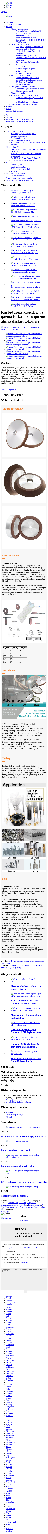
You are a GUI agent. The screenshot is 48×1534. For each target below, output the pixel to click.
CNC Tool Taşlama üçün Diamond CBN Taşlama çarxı (26, 1031)
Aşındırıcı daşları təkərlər (20, 75)
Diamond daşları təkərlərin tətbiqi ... (19, 1166)
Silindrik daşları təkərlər (25, 91)
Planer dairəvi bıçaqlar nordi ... (23, 272)
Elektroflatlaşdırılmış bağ (25, 69)
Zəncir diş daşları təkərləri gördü (28, 31)
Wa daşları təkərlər (23, 84)
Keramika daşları (34, 1205)
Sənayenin (10, 106)
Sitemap (22, 1203)
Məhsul (9, 27)
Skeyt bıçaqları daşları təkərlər (27, 62)
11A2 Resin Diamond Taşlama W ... (25, 240)
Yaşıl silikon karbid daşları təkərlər (29, 80)
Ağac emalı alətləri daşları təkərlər (24, 104)
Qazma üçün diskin (8, 1205)
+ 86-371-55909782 (14, 1100)
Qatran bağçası (21, 67)
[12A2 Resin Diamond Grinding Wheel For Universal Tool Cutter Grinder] (26, 996)
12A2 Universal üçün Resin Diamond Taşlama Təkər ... (24, 1002)
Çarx (25, 1205)
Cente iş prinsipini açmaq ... (15, 1195)
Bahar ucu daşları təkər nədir (16, 1150)
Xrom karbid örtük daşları (26, 38)
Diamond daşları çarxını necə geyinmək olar (23, 1136)
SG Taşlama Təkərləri (24, 82)
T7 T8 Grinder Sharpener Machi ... (24, 212)
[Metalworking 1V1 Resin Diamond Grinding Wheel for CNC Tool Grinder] (26, 1010)
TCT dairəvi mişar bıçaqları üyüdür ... (25, 287)
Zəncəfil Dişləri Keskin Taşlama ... (24, 259)
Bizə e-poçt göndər (8, 390)
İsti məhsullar (13, 1203)
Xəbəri (8, 109)
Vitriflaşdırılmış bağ (23, 73)
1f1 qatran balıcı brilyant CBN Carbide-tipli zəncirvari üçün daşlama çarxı (22, 966)
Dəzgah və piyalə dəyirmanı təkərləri (30, 89)
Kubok (19, 1205)
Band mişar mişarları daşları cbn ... (24, 278)
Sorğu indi (5, 1085)
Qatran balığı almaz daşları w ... (23, 193)
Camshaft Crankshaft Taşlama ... (23, 306)
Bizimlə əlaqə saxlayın (14, 111)
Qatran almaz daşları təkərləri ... (23, 199)
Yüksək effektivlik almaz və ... (23, 206)
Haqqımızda (10, 22)
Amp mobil (31, 1203)
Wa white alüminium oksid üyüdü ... (25, 293)
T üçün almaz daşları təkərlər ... (23, 246)
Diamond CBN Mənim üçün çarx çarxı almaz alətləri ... (25, 1045)
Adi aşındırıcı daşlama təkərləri (23, 86)
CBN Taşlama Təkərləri (20, 44)
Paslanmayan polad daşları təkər (32, 1207)
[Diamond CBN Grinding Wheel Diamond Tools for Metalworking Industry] (26, 1039)
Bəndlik (14, 64)
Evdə (8, 20)
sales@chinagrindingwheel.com (18, 1102)
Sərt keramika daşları (24, 35)
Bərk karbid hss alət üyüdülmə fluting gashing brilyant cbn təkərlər (30, 101)
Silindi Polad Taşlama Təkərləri (28, 55)
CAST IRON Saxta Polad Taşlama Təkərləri (28, 158)
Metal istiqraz (21, 71)
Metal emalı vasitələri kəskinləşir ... (24, 253)
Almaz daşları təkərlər (19, 29)
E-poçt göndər (6, 1212)
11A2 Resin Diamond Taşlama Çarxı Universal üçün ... (26, 1059)
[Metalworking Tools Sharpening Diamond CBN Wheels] (26, 981)
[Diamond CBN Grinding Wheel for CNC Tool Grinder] (26, 1025)
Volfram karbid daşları (24, 33)
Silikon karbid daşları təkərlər (27, 78)
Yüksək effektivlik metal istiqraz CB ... (26, 221)
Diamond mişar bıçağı (19, 93)
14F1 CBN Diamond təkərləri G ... (24, 265)
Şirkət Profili (16, 24)
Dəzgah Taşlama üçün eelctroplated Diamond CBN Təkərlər (29, 48)
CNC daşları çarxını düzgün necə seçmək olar (24, 1182)
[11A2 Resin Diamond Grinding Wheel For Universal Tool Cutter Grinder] (26, 1054)
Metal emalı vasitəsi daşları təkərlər (24, 95)
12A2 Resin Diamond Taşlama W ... (25, 227)
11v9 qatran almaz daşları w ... (22, 233)
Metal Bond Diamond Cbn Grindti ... (25, 300)
